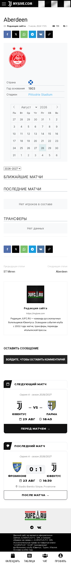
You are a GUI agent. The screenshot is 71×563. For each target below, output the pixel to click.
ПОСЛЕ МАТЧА (33, 495)
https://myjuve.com (35, 313)
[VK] (40, 34)
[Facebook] (7, 34)
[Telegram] (32, 34)
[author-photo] (35, 303)
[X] (15, 34)
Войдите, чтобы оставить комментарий (35, 359)
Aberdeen (61, 271)
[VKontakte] (39, 527)
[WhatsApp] (24, 34)
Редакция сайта (16, 26)
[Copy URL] (49, 34)
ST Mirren (9, 271)
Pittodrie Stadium (40, 94)
